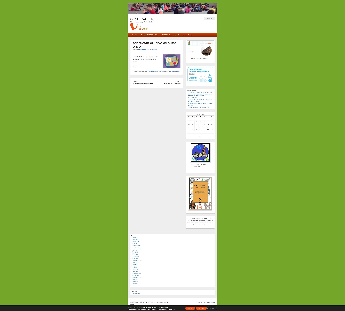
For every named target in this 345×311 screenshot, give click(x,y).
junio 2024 (135, 264)
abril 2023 (135, 283)
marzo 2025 (136, 256)
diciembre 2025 (136, 245)
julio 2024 (135, 262)
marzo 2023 (136, 285)
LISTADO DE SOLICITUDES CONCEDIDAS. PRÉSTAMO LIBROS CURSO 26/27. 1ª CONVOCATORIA (200, 96)
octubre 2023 (136, 275)
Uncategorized (153, 71)
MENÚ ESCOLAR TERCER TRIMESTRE (199, 107)
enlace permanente (174, 71)
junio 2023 (135, 281)
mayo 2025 (135, 254)
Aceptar (190, 308)
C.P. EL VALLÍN (142, 19)
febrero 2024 (136, 270)
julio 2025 (135, 251)
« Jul (199, 137)
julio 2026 (135, 237)
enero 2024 (135, 271)
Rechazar (201, 308)
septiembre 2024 (137, 260)
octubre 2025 (136, 247)
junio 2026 (135, 239)
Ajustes (212, 308)
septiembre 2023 (137, 277)
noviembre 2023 (137, 273)
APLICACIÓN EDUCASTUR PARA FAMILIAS (200, 92)
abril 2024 (135, 268)
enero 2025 (135, 258)
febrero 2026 (136, 241)
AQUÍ (134, 66)
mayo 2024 (135, 266)
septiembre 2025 (137, 249)
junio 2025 (135, 253)
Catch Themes (211, 302)
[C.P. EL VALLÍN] (172, 13)
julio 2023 (135, 279)
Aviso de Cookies (188, 35)
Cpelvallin (154, 49)
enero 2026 (135, 243)
